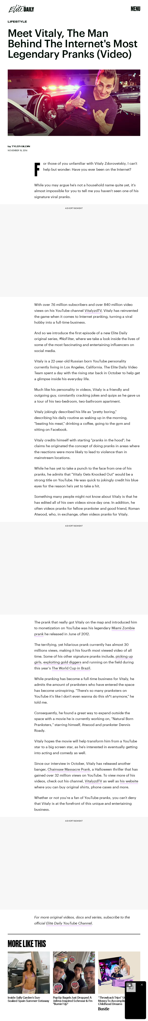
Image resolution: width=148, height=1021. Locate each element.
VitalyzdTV (93, 310)
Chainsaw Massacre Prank (69, 769)
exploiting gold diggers (62, 662)
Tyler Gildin (21, 146)
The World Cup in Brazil (71, 668)
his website (129, 781)
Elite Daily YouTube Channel (69, 923)
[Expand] (129, 984)
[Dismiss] (142, 984)
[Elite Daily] (21, 9)
